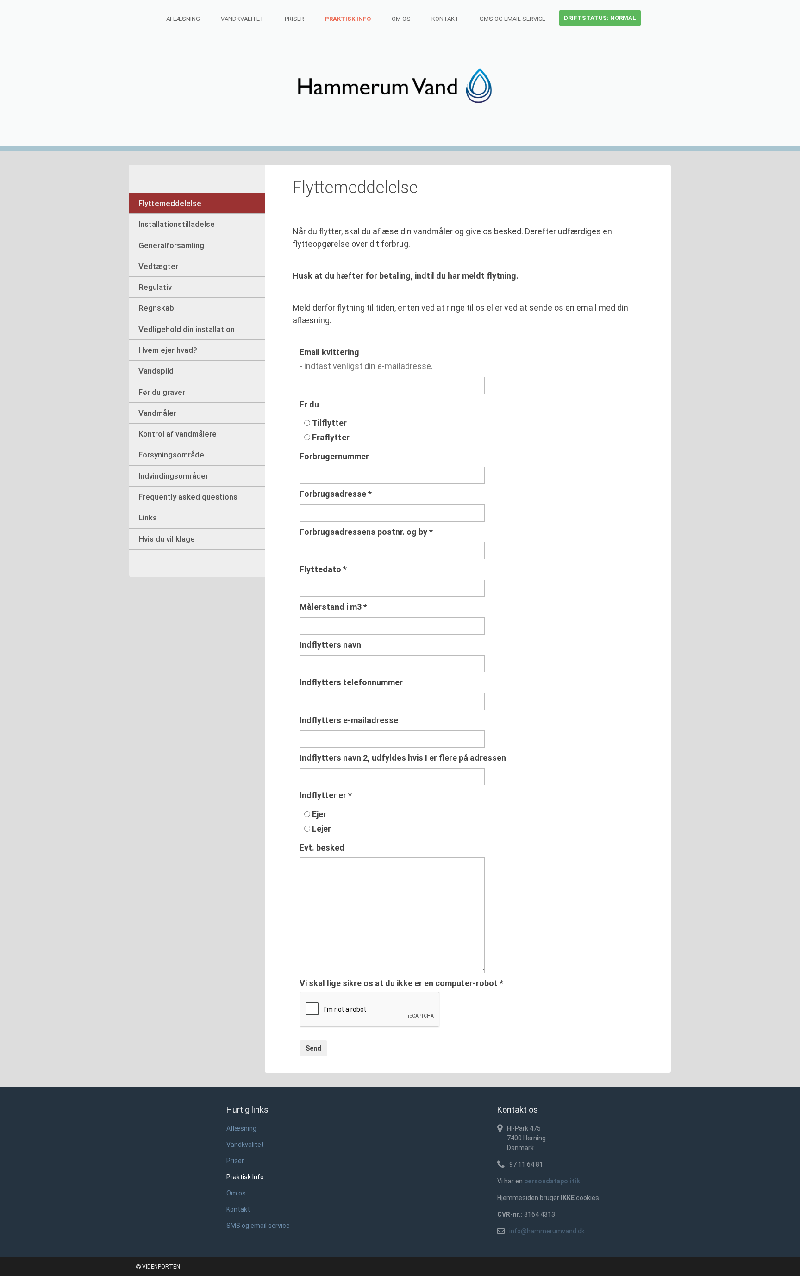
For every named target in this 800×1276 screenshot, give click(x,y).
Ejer (319, 814)
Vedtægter (158, 266)
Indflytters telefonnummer (351, 682)
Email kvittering (329, 352)
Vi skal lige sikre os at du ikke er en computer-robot (401, 983)
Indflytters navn (330, 645)
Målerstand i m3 (333, 607)
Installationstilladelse (176, 224)
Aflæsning (183, 18)
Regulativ (155, 287)
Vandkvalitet (242, 18)
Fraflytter (331, 437)
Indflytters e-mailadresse (349, 720)
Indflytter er (326, 795)
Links (147, 517)
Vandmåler (157, 413)
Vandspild (156, 370)
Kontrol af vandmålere (177, 433)
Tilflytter (329, 423)
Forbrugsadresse (336, 494)
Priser (294, 18)
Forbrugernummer (334, 456)
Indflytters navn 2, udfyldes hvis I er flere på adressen (403, 758)
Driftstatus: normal (600, 17)
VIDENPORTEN (160, 1266)
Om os (401, 18)
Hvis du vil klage (166, 539)
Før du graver (161, 392)
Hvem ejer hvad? (167, 350)
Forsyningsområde (171, 454)
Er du (309, 404)
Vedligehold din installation (186, 329)
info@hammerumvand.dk (547, 1231)
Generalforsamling (171, 245)
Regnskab (156, 308)
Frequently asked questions (188, 496)
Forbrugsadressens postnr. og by (366, 532)
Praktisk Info (348, 18)
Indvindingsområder (173, 476)
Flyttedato (323, 569)
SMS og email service (512, 18)
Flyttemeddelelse (169, 203)
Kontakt (445, 18)
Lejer (321, 828)
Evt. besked (322, 847)
